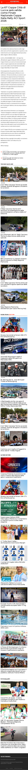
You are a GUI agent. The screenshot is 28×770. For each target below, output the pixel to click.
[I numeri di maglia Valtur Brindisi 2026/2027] (14, 553)
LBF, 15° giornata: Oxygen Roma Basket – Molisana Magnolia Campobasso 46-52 (12, 721)
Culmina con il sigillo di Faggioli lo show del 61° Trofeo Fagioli (13, 450)
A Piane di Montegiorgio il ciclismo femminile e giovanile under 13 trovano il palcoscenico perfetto (13, 648)
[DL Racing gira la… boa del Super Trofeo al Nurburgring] (14, 369)
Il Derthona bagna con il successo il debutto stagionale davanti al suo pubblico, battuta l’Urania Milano (14, 671)
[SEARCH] (26, 2)
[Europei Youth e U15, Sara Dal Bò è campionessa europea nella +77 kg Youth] (14, 594)
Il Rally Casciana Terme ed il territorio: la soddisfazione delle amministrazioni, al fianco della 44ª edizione (14, 211)
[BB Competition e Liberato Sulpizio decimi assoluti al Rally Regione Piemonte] (14, 248)
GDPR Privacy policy (18, 768)
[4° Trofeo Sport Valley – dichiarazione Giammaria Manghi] (14, 532)
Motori (3, 182)
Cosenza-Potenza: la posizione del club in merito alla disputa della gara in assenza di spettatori (13, 475)
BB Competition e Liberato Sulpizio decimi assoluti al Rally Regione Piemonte (14, 260)
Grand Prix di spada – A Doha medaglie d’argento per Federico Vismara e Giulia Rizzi (13, 699)
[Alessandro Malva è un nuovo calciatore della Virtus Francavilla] (14, 573)
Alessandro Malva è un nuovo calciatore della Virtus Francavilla (13, 583)
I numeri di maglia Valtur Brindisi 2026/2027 (13, 563)
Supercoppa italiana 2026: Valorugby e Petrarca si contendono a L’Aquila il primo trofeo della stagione (14, 519)
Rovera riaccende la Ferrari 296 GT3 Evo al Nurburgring (14, 336)
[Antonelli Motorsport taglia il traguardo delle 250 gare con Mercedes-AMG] (14, 346)
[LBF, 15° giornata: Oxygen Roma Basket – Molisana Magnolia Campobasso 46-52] (14, 711)
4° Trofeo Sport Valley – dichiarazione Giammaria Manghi (13, 542)
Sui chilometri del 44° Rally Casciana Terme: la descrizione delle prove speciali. (14, 236)
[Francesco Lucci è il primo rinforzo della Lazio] (14, 617)
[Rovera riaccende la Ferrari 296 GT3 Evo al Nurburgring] (14, 324)
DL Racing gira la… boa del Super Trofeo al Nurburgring (12, 380)
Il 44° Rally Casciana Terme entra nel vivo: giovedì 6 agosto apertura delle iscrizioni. (14, 284)
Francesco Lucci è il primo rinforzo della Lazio (13, 627)
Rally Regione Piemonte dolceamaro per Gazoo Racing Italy (13, 307)
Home (7, 768)
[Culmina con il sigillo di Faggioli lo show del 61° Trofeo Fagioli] (14, 438)
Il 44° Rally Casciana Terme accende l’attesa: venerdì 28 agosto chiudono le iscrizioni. (14, 186)
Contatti (11, 768)
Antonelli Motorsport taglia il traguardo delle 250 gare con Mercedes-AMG (11, 358)
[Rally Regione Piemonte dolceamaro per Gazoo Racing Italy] (14, 296)
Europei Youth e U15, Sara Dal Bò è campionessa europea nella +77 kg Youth (13, 605)
